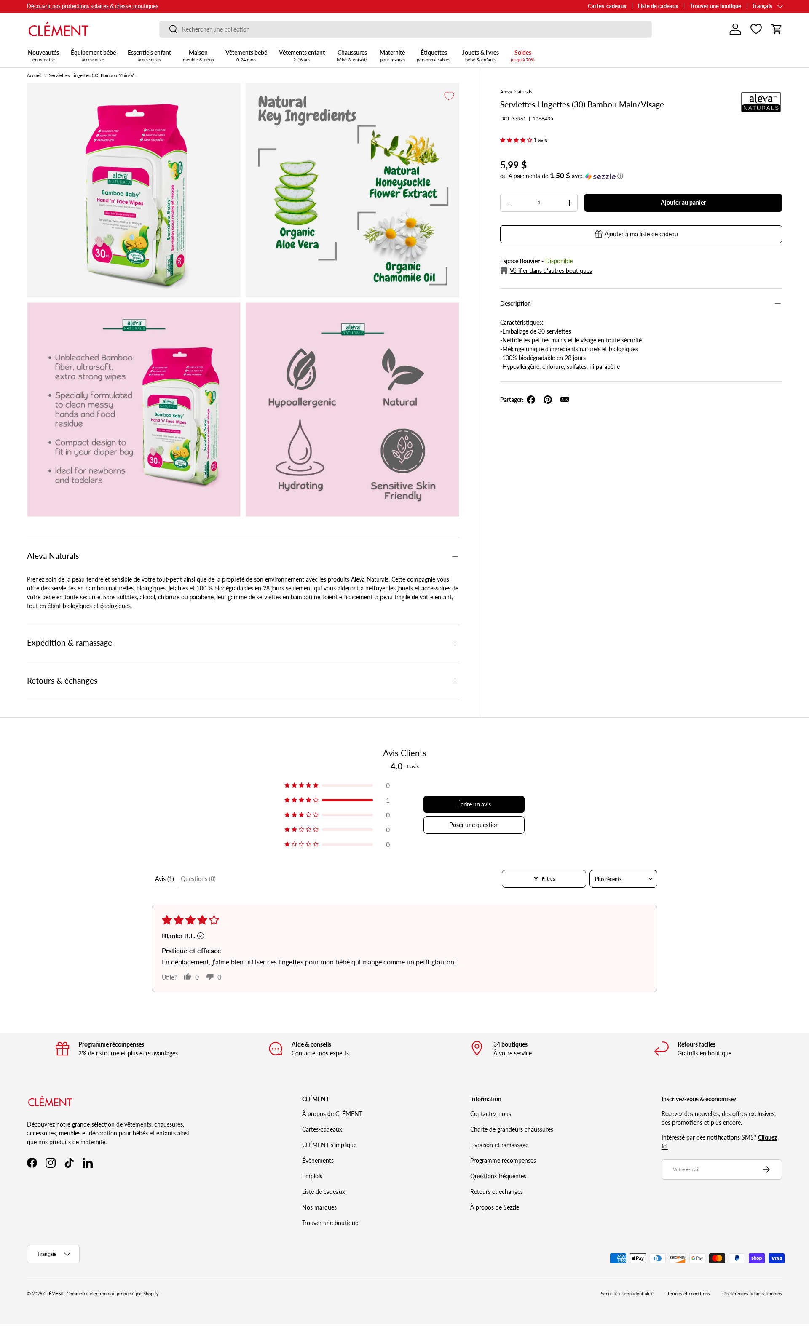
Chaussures (352, 55)
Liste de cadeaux (658, 6)
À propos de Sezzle (494, 1207)
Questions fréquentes (498, 1176)
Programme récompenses (503, 1160)
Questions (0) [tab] (198, 878)
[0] (756, 29)
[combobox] (405, 29)
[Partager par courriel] (564, 399)
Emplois (312, 1176)
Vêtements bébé (246, 55)
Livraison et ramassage (499, 1144)
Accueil (34, 75)
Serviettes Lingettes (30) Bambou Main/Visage (93, 75)
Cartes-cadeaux (607, 6)
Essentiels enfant (149, 55)
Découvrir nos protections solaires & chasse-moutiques (92, 6)
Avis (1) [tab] (164, 878)
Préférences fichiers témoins (752, 1293)
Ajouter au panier (683, 202)
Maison (198, 55)
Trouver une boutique (715, 6)
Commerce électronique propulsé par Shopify (113, 1293)
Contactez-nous (490, 1113)
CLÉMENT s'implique (329, 1144)
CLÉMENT (53, 1293)
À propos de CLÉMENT (332, 1113)
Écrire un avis (474, 804)
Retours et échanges (496, 1191)
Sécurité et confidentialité (627, 1293)
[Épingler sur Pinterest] (547, 399)
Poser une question (474, 824)
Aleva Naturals (516, 91)
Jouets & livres (480, 55)
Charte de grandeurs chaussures (511, 1129)
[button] (777, 29)
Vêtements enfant (302, 55)
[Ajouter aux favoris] (449, 96)
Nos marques (319, 1207)
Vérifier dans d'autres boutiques (551, 270)
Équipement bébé (93, 55)
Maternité (392, 55)
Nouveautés (43, 55)
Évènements (318, 1160)
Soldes (523, 55)
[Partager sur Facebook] (530, 399)
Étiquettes (433, 55)
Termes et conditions (688, 1293)
